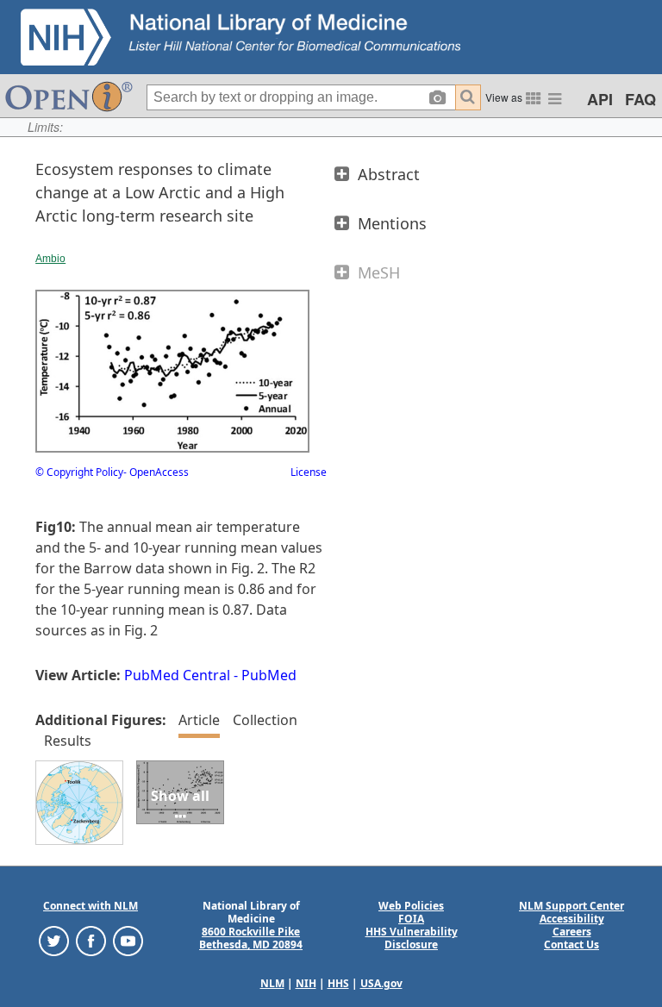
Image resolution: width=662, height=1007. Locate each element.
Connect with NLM (90, 905)
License (308, 472)
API (600, 99)
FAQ (640, 99)
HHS (338, 983)
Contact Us (571, 944)
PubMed (269, 675)
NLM (272, 983)
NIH (306, 983)
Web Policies (411, 905)
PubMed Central (177, 675)
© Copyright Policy (79, 472)
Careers (572, 931)
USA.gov (381, 983)
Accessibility (572, 918)
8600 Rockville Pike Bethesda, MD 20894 (251, 938)
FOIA (411, 918)
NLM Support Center (571, 905)
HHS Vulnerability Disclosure (411, 938)
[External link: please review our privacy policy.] (54, 940)
